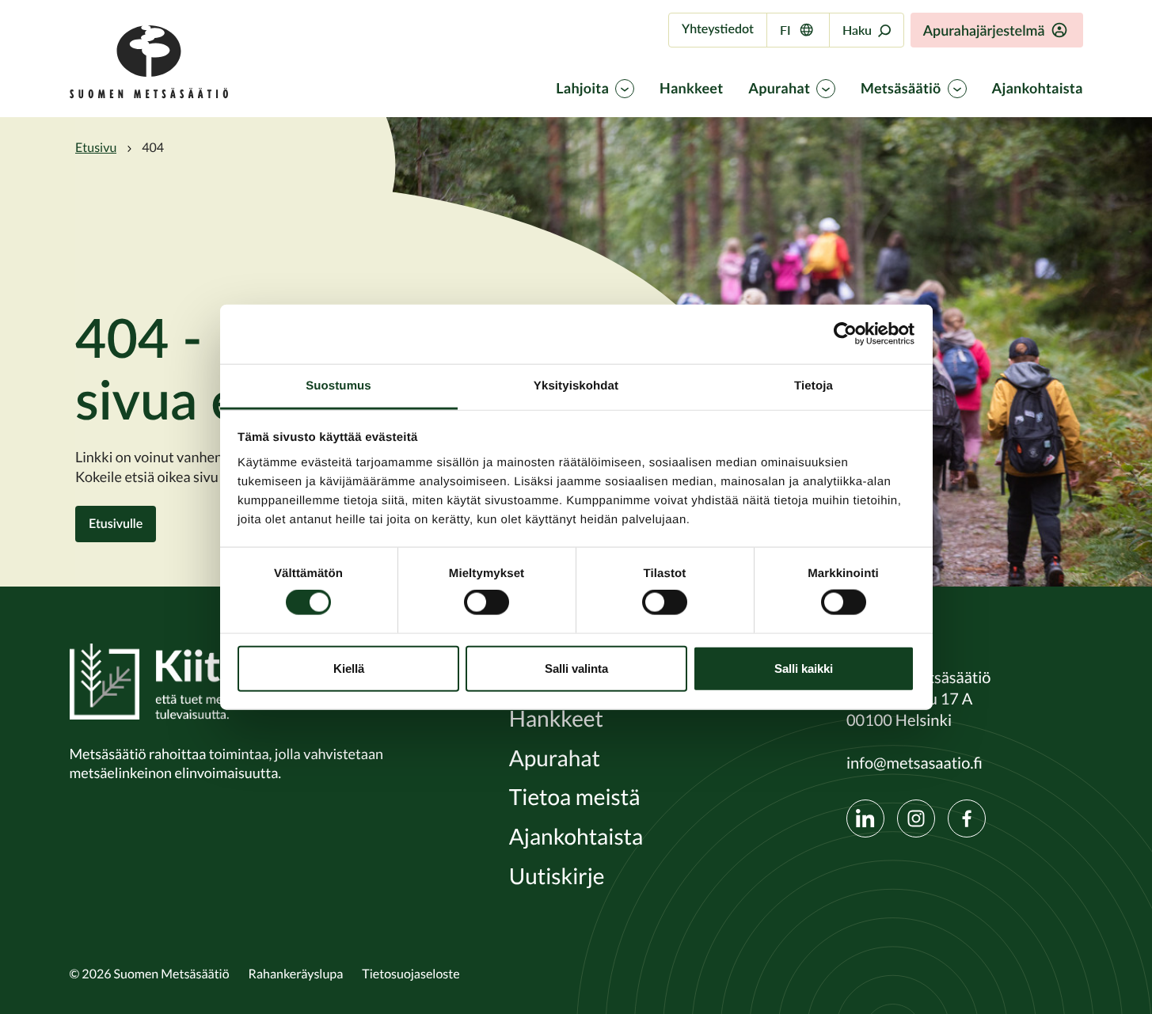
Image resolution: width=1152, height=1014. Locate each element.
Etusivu (95, 147)
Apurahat (779, 89)
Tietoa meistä (575, 797)
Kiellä (348, 667)
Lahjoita (582, 89)
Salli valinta (576, 667)
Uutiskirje (557, 876)
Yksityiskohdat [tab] (576, 385)
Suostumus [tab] (338, 385)
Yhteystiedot (718, 29)
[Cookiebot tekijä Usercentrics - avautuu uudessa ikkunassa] (845, 334)
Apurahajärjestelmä (984, 30)
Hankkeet (691, 89)
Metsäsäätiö (901, 89)
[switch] (486, 602)
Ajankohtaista (1037, 89)
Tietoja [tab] (813, 385)
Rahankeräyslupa (296, 974)
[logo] (149, 94)
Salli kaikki (803, 667)
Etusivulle (116, 523)
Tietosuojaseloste (410, 974)
